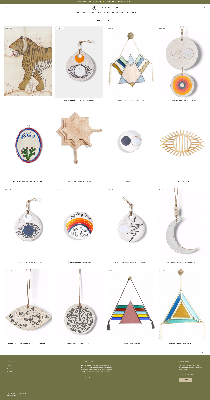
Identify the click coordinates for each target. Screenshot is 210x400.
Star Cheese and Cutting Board (79, 181)
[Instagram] (85, 377)
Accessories (88, 12)
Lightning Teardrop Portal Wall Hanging (131, 262)
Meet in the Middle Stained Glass (130, 101)
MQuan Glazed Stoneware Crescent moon (182, 262)
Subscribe (186, 379)
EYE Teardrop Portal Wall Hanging (28, 262)
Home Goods (103, 12)
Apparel (76, 12)
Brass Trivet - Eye (182, 181)
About (134, 12)
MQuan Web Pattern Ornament (79, 343)
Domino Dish (131, 181)
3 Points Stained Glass (130, 343)
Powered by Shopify (12, 395)
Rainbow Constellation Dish (79, 263)
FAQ (8, 368)
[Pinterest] (89, 377)
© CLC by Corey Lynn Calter (16, 393)
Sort (202, 352)
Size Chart (9, 371)
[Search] (201, 7)
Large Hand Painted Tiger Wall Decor (28, 98)
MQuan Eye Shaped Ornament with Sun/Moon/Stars (28, 343)
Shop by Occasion (120, 12)
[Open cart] (205, 7)
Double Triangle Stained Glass (181, 343)
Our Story (9, 365)
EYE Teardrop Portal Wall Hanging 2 (79, 101)
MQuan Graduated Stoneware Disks (182, 101)
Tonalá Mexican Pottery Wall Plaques (28, 181)
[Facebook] (82, 377)
